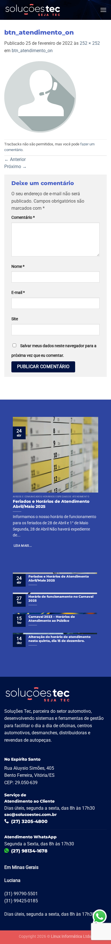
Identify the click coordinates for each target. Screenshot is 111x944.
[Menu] (103, 10)
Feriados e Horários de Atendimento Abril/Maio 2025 (51, 504)
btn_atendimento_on (32, 50)
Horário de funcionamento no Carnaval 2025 (60, 599)
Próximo (15, 166)
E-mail (18, 292)
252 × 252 (90, 43)
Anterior (15, 159)
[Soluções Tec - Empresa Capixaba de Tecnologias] (32, 10)
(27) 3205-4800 (29, 821)
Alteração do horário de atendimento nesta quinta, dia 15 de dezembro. (59, 639)
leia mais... (23, 546)
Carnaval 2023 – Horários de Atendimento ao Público (51, 619)
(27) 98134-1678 (29, 851)
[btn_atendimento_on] (40, 96)
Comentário (23, 217)
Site (14, 319)
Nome (17, 266)
